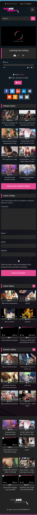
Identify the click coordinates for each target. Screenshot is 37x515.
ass (19, 82)
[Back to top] (30, 509)
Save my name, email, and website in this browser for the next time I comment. (16, 266)
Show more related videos (18, 186)
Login (21, 4)
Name (3, 233)
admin (22, 74)
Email (3, 242)
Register (28, 4)
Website (4, 251)
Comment (4, 206)
